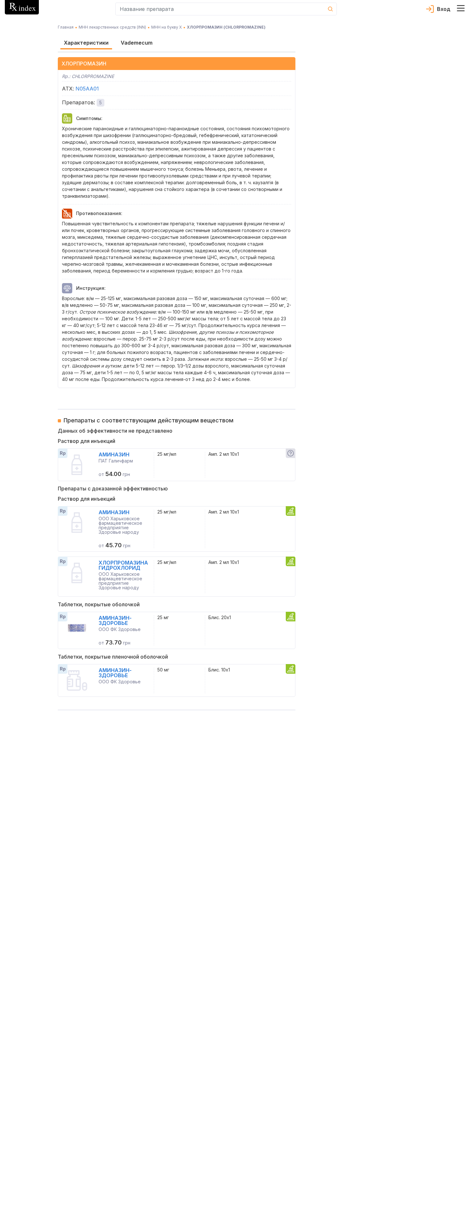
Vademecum (137, 42)
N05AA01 (87, 88)
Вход (443, 9)
